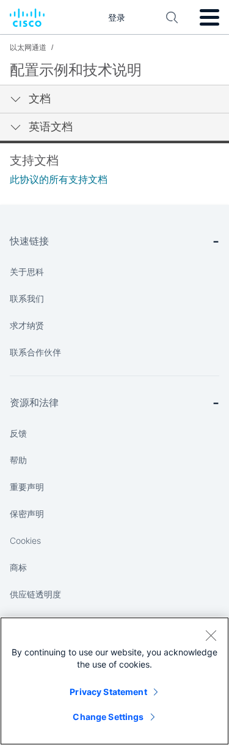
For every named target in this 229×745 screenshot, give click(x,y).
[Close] (211, 635)
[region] (114, 681)
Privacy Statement (108, 691)
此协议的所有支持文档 (58, 179)
